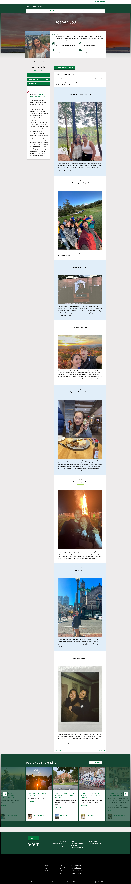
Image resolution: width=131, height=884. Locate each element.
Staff (46, 868)
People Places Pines (29, 61)
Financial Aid (93, 837)
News (60, 872)
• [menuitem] (50, 881)
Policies (58, 881)
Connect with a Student (60, 841)
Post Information (58, 751)
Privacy (53, 881)
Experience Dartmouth (61, 837)
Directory (61, 868)
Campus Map (62, 867)
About (30, 11)
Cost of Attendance (95, 846)
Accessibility (74, 867)
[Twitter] (98, 882)
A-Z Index (61, 865)
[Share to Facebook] (101, 750)
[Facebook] (92, 882)
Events (60, 870)
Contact (63, 881)
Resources (74, 863)
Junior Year (32, 83)
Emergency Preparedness (76, 870)
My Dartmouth (50, 863)
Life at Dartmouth (54, 11)
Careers (73, 872)
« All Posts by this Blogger (64, 67)
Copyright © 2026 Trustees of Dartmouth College (39, 881)
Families (47, 872)
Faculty (47, 867)
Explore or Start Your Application (77, 844)
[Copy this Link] (99, 750)
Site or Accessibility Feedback (73, 881)
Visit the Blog (95, 762)
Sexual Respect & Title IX (76, 873)
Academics (41, 11)
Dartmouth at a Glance (76, 865)
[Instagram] (95, 882)
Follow (93, 11)
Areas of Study (57, 844)
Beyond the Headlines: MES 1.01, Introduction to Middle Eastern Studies (91, 795)
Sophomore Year (34, 79)
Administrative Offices (76, 868)
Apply (75, 11)
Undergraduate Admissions (36, 6)
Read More (31, 801)
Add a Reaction (97, 78)
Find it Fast (63, 863)
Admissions (75, 837)
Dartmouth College (35, 2)
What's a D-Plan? (38, 70)
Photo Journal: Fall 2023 (39, 61)
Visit (66, 11)
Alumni (47, 870)
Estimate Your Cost (95, 844)
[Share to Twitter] (104, 750)
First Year (32, 75)
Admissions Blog (58, 846)
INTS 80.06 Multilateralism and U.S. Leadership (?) (38, 96)
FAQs (72, 841)
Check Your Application (78, 848)
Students (47, 865)
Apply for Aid (93, 841)
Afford (83, 11)
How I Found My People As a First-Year (38, 794)
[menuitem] (61, 842)
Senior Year (32, 88)
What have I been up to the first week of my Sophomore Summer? (65, 795)
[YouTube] (102, 882)
